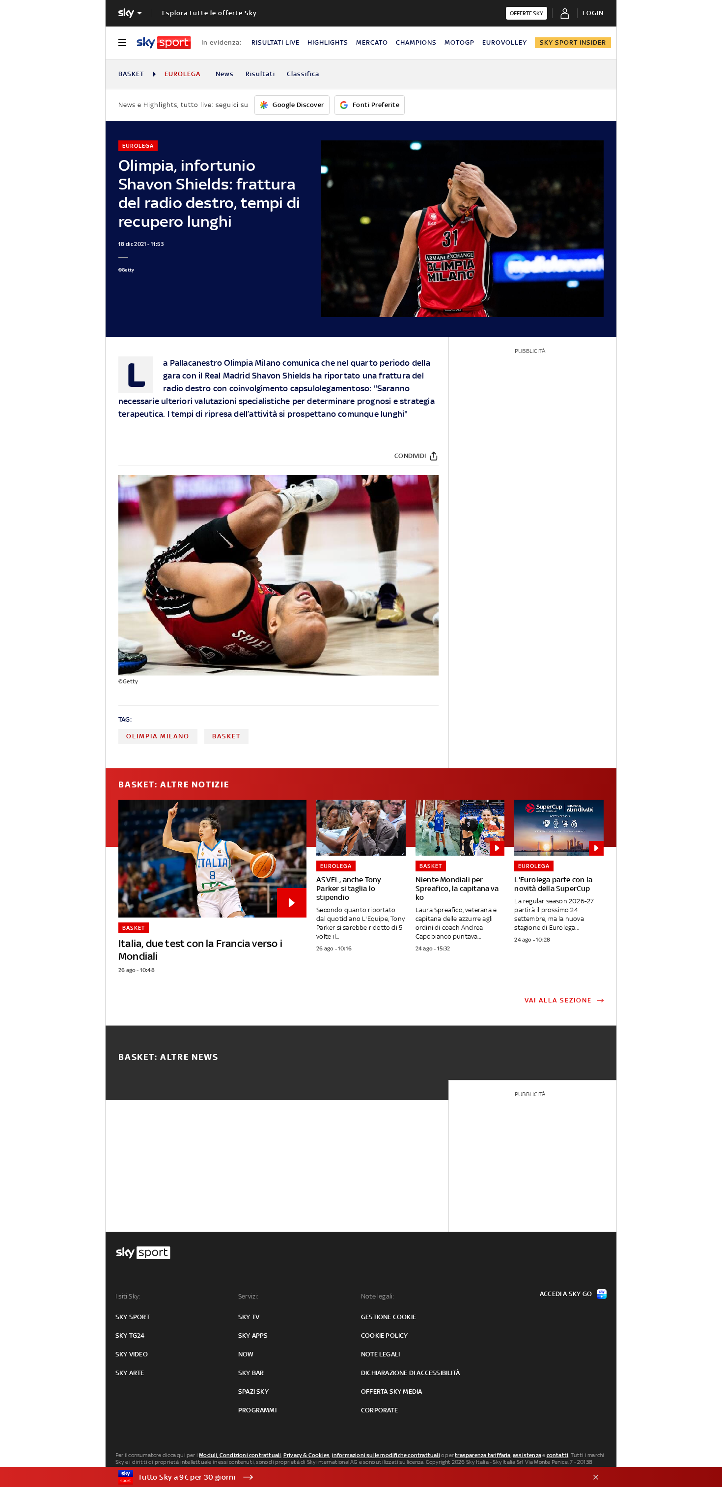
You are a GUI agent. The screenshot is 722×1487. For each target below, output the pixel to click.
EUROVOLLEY (504, 42)
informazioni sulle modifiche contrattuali (386, 1455)
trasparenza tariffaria (482, 1455)
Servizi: (248, 1296)
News (225, 74)
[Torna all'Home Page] (164, 42)
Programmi (257, 1410)
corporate (379, 1410)
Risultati (260, 74)
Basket (131, 74)
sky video (131, 1354)
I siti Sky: (127, 1296)
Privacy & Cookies (306, 1455)
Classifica (303, 74)
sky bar (251, 1373)
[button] (345, 1477)
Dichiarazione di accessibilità (410, 1373)
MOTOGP (459, 42)
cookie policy (384, 1335)
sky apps (253, 1335)
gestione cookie (388, 1317)
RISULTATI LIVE (275, 42)
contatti (558, 1455)
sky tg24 (130, 1335)
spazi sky (253, 1391)
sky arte (129, 1373)
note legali (380, 1354)
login (593, 13)
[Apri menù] (122, 42)
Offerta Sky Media (391, 1391)
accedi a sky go (566, 1294)
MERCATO (372, 42)
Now (246, 1354)
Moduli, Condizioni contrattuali (240, 1455)
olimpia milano (158, 736)
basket (226, 736)
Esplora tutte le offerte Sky (209, 13)
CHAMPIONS (416, 42)
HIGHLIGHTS (327, 42)
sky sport (132, 1317)
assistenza (527, 1455)
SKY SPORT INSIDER (573, 42)
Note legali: (377, 1296)
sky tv (248, 1317)
